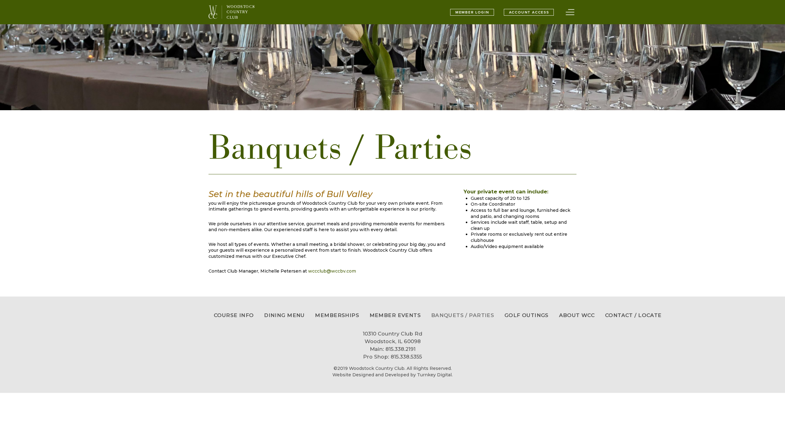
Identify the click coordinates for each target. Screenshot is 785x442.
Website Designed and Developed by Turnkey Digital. (392, 375)
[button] (570, 12)
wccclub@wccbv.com (332, 271)
